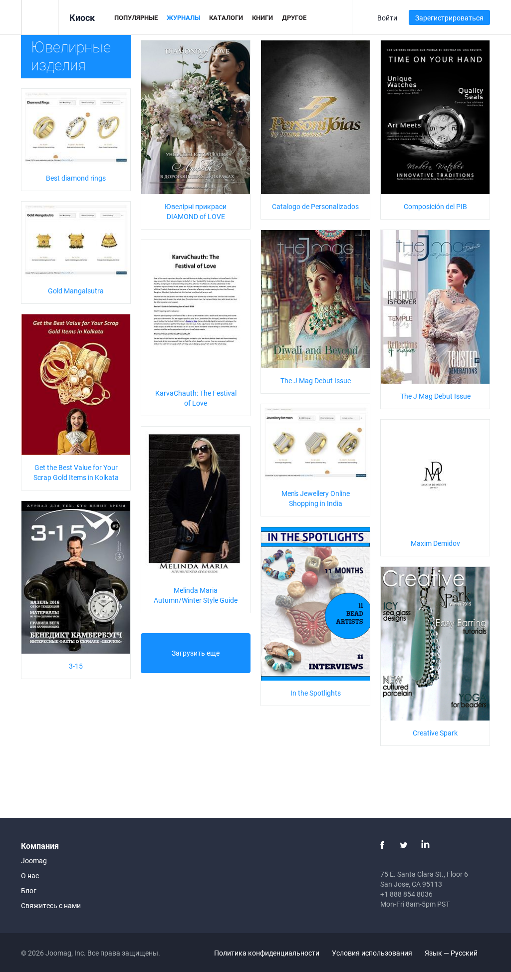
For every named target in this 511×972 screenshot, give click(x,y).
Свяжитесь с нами (51, 905)
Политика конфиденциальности (266, 953)
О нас (30, 875)
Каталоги (226, 17)
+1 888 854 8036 (406, 894)
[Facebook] (382, 845)
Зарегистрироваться (449, 17)
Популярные (136, 17)
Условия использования (372, 953)
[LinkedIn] (425, 845)
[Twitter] (404, 845)
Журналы (183, 17)
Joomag (34, 860)
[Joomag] (39, 16)
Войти (387, 17)
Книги (262, 17)
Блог (28, 890)
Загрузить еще (196, 653)
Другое (294, 17)
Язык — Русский (452, 953)
